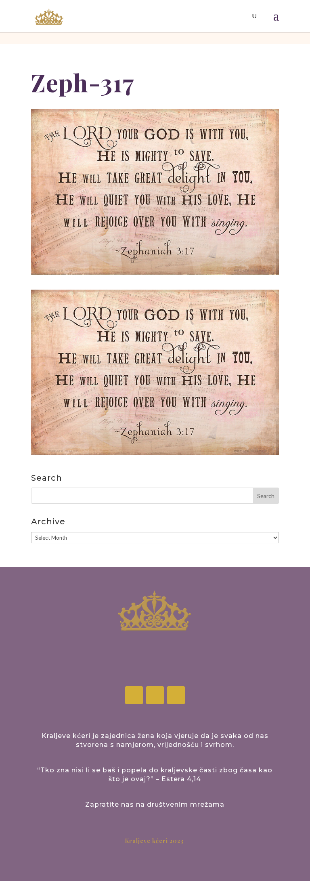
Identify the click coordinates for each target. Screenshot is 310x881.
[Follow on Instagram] (155, 695)
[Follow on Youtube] (176, 695)
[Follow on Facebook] (134, 695)
